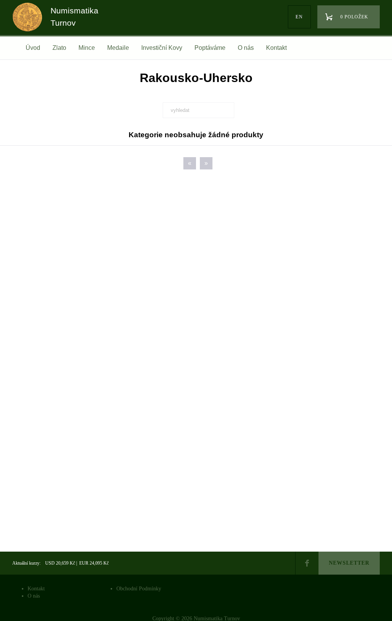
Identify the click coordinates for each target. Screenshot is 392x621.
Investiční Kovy (161, 47)
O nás (246, 47)
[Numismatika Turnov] (29, 24)
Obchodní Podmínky (138, 588)
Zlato (59, 47)
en (299, 17)
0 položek (354, 17)
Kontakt (276, 47)
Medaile (118, 47)
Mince (86, 47)
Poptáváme (209, 47)
